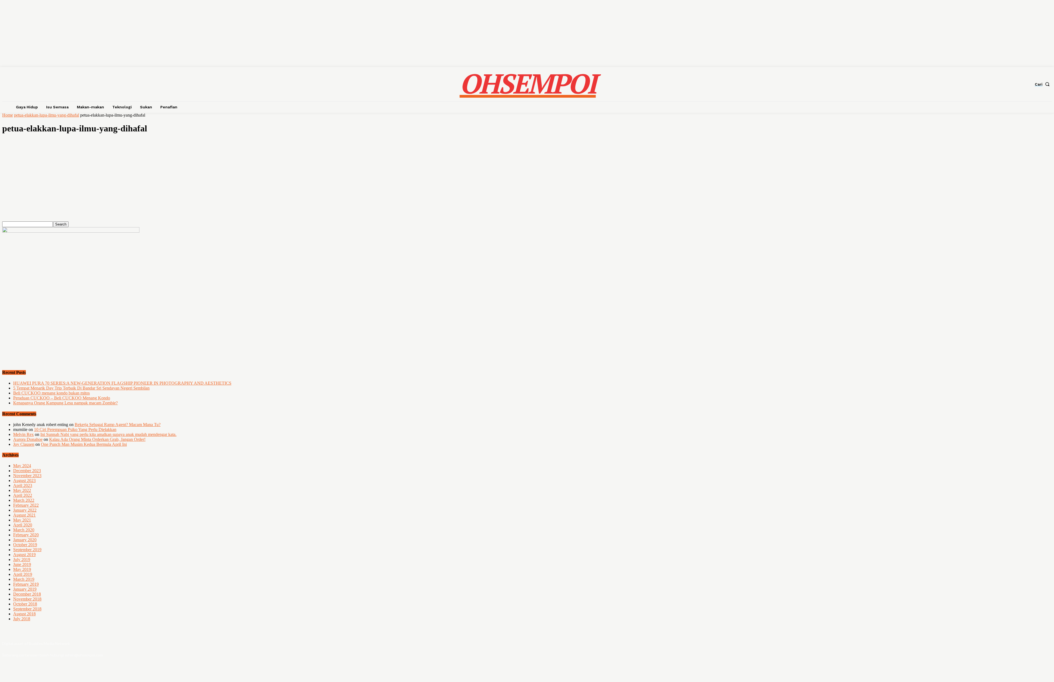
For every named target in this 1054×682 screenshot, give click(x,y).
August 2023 (24, 480)
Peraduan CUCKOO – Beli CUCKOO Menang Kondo (61, 398)
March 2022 (23, 500)
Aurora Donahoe (28, 439)
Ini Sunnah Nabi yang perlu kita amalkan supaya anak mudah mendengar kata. (108, 434)
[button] (1043, 84)
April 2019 (22, 574)
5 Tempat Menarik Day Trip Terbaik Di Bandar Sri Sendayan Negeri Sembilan (81, 388)
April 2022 (22, 495)
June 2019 (22, 564)
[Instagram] (1023, 647)
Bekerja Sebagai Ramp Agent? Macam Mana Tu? (118, 424)
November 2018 (27, 599)
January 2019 (25, 589)
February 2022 (26, 505)
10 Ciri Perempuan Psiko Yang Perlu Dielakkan (75, 429)
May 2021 (22, 520)
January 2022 (25, 510)
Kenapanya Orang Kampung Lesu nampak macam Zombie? (65, 403)
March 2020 (23, 530)
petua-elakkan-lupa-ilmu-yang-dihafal (46, 115)
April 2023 (22, 485)
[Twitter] (1038, 647)
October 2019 (25, 544)
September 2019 (27, 549)
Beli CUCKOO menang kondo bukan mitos (51, 393)
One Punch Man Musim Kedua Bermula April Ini (84, 444)
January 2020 (25, 539)
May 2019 (22, 569)
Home (7, 115)
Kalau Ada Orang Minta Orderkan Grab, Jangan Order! (97, 439)
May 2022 (22, 490)
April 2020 (22, 525)
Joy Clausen (23, 444)
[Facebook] (1008, 647)
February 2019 (26, 584)
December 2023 (27, 470)
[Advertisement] (167, 183)
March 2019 (23, 579)
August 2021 (24, 515)
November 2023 (27, 475)
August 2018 (24, 613)
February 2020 (26, 534)
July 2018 (21, 618)
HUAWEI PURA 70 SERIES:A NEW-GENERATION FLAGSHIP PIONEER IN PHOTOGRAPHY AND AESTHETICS (122, 383)
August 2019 (24, 554)
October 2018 (25, 604)
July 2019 (21, 559)
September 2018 (27, 609)
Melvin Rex (23, 434)
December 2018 (27, 594)
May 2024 (22, 465)
